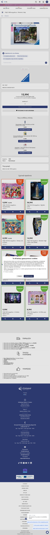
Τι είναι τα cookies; (9, 271)
